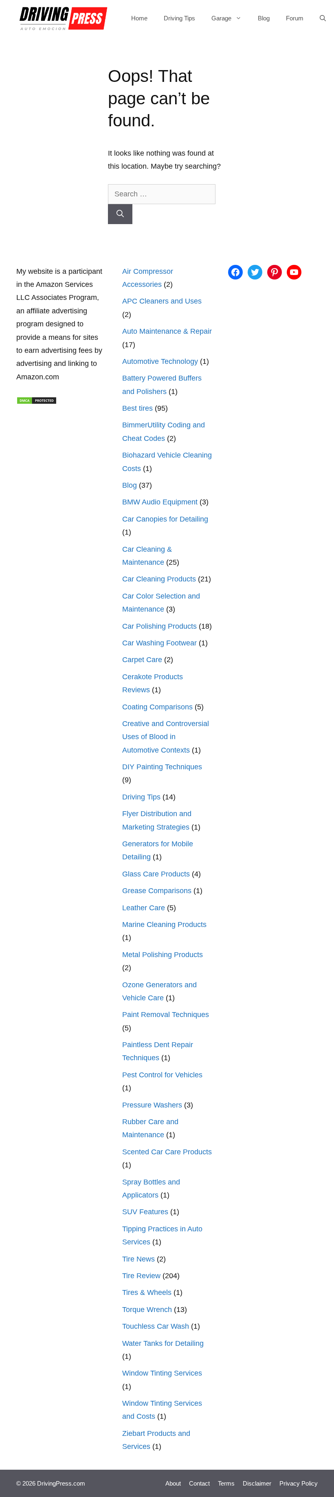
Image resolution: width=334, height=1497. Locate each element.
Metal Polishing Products (162, 955)
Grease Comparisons (156, 891)
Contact (199, 1483)
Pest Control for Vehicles (162, 1075)
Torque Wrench (147, 1309)
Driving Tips (179, 18)
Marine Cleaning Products (164, 924)
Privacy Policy (298, 1483)
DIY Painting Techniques (162, 767)
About (173, 1483)
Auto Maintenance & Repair (167, 331)
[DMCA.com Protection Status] (36, 402)
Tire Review (141, 1276)
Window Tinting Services (162, 1373)
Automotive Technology (160, 361)
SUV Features (145, 1212)
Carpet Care (142, 660)
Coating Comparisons (157, 707)
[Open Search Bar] (323, 18)
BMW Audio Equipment (160, 502)
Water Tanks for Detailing (163, 1343)
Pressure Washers (152, 1105)
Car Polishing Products (159, 626)
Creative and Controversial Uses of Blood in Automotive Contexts (165, 737)
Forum (294, 18)
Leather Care (143, 908)
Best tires (137, 408)
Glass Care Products (156, 874)
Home (139, 18)
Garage (221, 18)
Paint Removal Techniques (165, 1014)
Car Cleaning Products (159, 579)
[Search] (120, 214)
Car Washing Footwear (159, 643)
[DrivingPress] (63, 18)
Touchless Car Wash (155, 1326)
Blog (264, 18)
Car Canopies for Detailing (165, 519)
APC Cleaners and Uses (162, 301)
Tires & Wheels (146, 1292)
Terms (226, 1483)
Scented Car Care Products (167, 1152)
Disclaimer (257, 1483)
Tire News (138, 1259)
